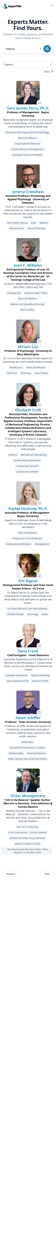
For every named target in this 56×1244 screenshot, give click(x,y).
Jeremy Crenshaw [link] (28, 191)
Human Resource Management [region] (27, 149)
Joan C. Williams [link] (28, 265)
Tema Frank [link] (27, 650)
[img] (28, 92)
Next (47, 873)
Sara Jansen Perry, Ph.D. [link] (28, 108)
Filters (47, 71)
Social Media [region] (41, 373)
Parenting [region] (26, 373)
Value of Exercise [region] (36, 228)
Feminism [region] (12, 373)
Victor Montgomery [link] (28, 795)
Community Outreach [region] (27, 466)
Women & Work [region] (40, 680)
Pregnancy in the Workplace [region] (27, 538)
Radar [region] (45, 614)
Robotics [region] (12, 454)
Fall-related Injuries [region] (17, 222)
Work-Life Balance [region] (35, 367)
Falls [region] (33, 222)
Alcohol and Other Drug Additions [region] (27, 838)
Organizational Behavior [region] (27, 143)
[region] (28, 114)
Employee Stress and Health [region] (27, 154)
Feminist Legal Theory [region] (36, 292)
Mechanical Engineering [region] (34, 454)
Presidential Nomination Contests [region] (27, 747)
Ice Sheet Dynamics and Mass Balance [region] (27, 608)
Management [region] (42, 543)
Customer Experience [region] (16, 675)
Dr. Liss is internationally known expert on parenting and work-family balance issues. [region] (28, 360)
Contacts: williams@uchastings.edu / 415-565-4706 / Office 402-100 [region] (28, 285)
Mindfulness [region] (16, 367)
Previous (10, 873)
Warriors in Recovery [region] (27, 826)
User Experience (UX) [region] (17, 680)
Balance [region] (44, 222)
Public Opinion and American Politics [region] (27, 758)
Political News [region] (16, 753)
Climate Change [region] (15, 614)
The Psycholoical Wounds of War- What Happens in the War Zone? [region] (27, 851)
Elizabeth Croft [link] (28, 409)
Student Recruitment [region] (27, 471)
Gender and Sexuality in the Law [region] (27, 304)
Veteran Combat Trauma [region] (27, 843)
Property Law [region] (14, 292)
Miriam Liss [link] (28, 346)
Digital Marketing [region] (40, 675)
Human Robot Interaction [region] (27, 460)
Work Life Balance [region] (27, 137)
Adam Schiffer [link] (28, 717)
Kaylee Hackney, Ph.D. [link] (27, 508)
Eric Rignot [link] (28, 580)
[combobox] (23, 49)
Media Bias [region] (27, 742)
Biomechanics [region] (16, 228)
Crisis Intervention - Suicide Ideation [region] (27, 832)
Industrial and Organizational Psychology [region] (27, 132)
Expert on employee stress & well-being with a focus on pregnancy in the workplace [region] (28, 523)
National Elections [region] (36, 753)
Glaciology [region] (32, 614)
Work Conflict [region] (27, 309)
